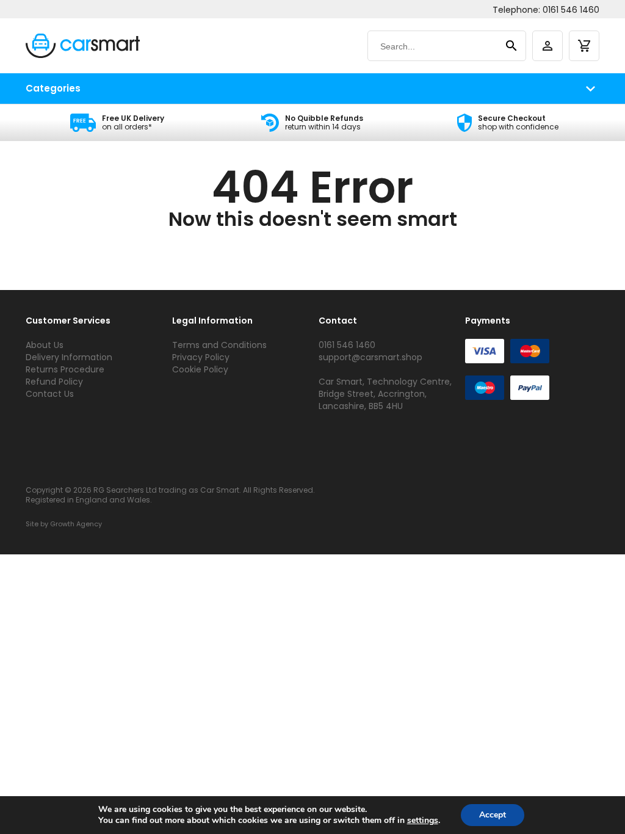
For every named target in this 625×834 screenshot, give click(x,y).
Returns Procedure (65, 369)
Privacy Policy (200, 357)
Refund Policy (54, 381)
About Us (44, 345)
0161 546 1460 (571, 10)
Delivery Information (69, 357)
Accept (492, 815)
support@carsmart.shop (370, 357)
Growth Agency (76, 524)
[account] (547, 46)
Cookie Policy (200, 369)
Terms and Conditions (219, 345)
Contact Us (50, 394)
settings (422, 820)
